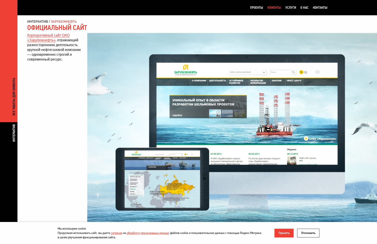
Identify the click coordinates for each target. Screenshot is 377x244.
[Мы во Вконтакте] (335, 7)
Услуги (290, 7)
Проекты (256, 7)
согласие (116, 233)
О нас (304, 7)
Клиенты (274, 7)
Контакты (320, 7)
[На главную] (50, 7)
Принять (284, 233)
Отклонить (308, 233)
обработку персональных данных (148, 233)
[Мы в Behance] (343, 7)
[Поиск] (352, 7)
